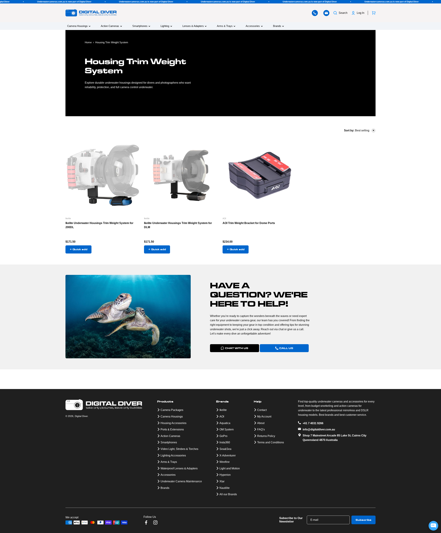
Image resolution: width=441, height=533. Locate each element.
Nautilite (224, 487)
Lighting (165, 26)
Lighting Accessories (173, 455)
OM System (226, 429)
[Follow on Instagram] (155, 522)
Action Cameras (110, 26)
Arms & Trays (225, 26)
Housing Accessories (173, 423)
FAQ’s (261, 429)
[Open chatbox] (433, 526)
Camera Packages (172, 410)
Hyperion (225, 474)
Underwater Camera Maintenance (181, 481)
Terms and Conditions (270, 442)
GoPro (223, 436)
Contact (262, 410)
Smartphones (139, 26)
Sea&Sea (225, 448)
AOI (224, 218)
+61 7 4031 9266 (313, 423)
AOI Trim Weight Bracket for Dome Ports (249, 223)
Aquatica (224, 423)
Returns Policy (266, 436)
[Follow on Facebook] (146, 522)
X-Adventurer (227, 455)
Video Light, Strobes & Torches (179, 448)
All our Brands (228, 494)
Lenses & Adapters (193, 26)
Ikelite (68, 218)
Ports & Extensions (172, 429)
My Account (264, 416)
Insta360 (224, 442)
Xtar (221, 481)
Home (88, 42)
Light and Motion (229, 468)
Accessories (253, 26)
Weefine (224, 461)
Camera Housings (77, 26)
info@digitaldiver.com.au (319, 429)
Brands (277, 26)
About (260, 423)
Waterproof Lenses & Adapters (179, 468)
